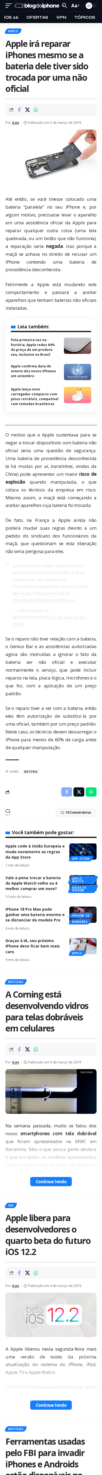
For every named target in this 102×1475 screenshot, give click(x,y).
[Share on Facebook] (19, 109)
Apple (13, 31)
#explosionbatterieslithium (44, 600)
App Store (81, 859)
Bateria (31, 772)
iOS (11, 1205)
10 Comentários (78, 812)
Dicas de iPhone (79, 889)
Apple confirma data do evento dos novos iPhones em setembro (33, 371)
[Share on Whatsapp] (36, 109)
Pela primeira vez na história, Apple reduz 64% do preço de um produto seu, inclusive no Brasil (33, 347)
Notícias (15, 982)
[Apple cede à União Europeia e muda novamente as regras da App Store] (83, 851)
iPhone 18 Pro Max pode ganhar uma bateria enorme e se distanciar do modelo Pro (35, 915)
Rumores (80, 922)
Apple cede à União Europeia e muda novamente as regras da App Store (35, 851)
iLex (15, 122)
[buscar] (65, 5)
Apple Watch (78, 880)
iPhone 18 (80, 915)
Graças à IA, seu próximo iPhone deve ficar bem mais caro (32, 946)
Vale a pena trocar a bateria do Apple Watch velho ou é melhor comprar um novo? (33, 883)
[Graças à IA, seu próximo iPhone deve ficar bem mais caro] (83, 946)
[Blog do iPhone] (38, 6)
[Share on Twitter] (27, 109)
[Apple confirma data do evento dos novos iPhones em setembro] (77, 372)
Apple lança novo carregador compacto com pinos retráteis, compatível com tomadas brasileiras (34, 396)
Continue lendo (51, 1182)
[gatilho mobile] (10, 6)
